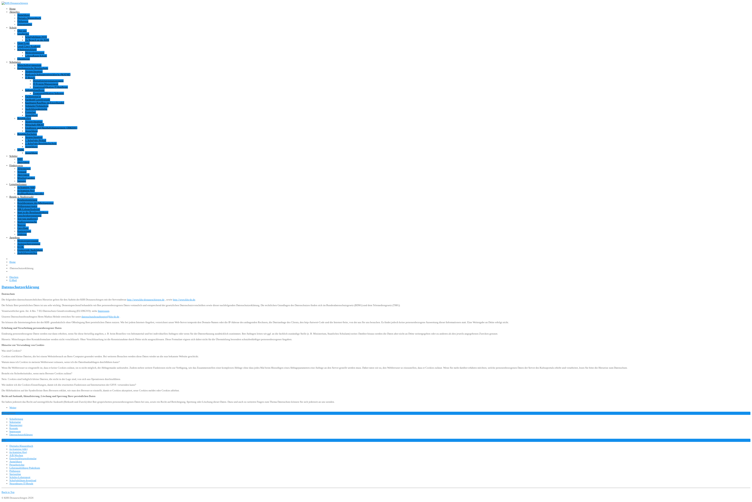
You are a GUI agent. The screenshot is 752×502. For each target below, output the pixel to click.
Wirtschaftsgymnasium (29, 65)
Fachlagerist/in (33, 96)
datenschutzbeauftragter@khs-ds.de (100, 316)
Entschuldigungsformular (22, 458)
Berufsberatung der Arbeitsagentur (35, 203)
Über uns (22, 30)
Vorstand (21, 171)
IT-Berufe (30, 77)
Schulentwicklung (27, 49)
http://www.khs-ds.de (184, 299)
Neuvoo (21, 224)
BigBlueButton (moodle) (30, 193)
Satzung (21, 181)
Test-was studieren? (27, 218)
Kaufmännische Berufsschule (32, 68)
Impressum (103, 310)
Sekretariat (15, 422)
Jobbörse (22, 234)
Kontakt (13, 428)
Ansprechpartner (33, 71)
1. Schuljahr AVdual (35, 140)
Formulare (30, 112)
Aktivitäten (23, 162)
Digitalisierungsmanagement (48, 80)
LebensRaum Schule (36, 55)
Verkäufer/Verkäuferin (36, 105)
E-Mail (13, 280)
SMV (20, 159)
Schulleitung (16, 418)
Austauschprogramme (28, 243)
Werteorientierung (34, 52)
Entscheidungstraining (29, 215)
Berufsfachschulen (27, 134)
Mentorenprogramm (27, 240)
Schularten (15, 62)
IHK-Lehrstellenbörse (28, 209)
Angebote (14, 237)
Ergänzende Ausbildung (30, 250)
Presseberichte (16, 464)
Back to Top (8, 492)
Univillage (23, 228)
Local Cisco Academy (28, 46)
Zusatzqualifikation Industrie (48, 93)
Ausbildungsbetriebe (36, 109)
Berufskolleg (24, 118)
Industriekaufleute (34, 90)
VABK (20, 149)
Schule (13, 27)
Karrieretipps (24, 231)
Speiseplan (15, 474)
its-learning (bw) (26, 190)
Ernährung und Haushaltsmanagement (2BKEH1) (51, 127)
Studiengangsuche (27, 221)
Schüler (13, 156)
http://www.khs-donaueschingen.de (145, 299)
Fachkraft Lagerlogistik (37, 99)
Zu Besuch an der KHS (37, 40)
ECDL (20, 246)
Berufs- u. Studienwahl (21, 196)
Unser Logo (23, 43)
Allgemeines (24, 168)
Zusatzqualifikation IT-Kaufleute (50, 87)
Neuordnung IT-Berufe (21, 483)
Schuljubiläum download (22, 480)
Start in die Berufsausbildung (32, 212)
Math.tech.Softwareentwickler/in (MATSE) (47, 74)
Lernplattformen (18, 184)
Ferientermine (24, 24)
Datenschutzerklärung (20, 287)
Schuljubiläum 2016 (36, 36)
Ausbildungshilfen (27, 253)
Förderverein (16, 165)
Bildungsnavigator (27, 206)
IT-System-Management (45, 83)
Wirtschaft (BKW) (34, 124)
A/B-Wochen (16, 455)
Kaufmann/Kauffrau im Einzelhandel (44, 102)
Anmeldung (23, 15)
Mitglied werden (26, 177)
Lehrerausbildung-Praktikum (24, 467)
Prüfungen (22, 21)
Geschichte (23, 33)
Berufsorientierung (27, 199)
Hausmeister (15, 425)
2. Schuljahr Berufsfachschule (41, 143)
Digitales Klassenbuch (29, 18)
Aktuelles (14, 11)
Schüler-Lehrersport (19, 477)
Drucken (13, 277)
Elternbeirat (23, 58)
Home (12, 8)
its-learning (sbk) (26, 187)
